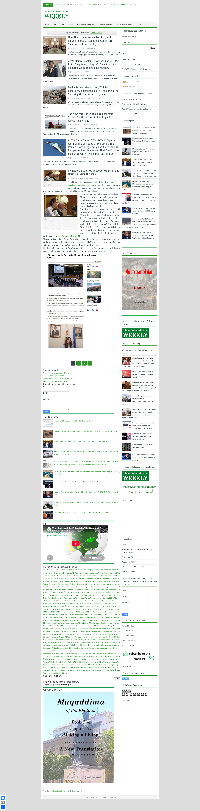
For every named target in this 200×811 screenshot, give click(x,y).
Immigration (106, 606)
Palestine (54, 637)
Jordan (110, 617)
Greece (55, 603)
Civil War (73, 584)
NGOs (110, 629)
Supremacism (109, 656)
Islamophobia (48, 617)
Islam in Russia (58, 615)
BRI (95, 578)
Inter (118, 609)
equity (77, 595)
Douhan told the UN (71, 236)
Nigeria (62, 631)
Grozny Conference (65, 603)
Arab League (94, 573)
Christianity (53, 584)
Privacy (103, 797)
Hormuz (55, 606)
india (54, 609)
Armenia (62, 576)
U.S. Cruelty (53, 662)
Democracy (60, 590)
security (68, 651)
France (87, 598)
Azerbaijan (46, 578)
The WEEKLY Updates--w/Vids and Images (137, 69)
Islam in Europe (48, 615)
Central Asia (91, 581)
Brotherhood (106, 578)
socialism (73, 654)
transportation (103, 659)
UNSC (118, 662)
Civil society (65, 584)
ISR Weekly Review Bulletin (89, 617)
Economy (74, 592)
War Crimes (79, 667)
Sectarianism (60, 651)
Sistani (56, 654)
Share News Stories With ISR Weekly (116, 4)
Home (47, 25)
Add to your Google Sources (53, 376)
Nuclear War (47, 634)
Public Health (71, 642)
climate (79, 584)
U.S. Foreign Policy (65, 662)
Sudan (88, 656)
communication (96, 584)
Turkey (117, 659)
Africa (117, 569)
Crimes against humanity (109, 587)
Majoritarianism (109, 620)
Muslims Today (52, 629)
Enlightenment (54, 595)
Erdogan (82, 595)
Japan (105, 617)
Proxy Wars (62, 642)
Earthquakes (116, 590)
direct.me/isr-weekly (129, 640)
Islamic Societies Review (63, 4)
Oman (66, 634)
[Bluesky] (2, 797)
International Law (68, 612)
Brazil (91, 578)
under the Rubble (95, 662)
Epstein (71, 595)
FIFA (108, 595)
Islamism (117, 615)
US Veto (78, 665)
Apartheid (78, 573)
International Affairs (52, 612)
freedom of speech (103, 598)
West (118, 667)
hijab (101, 603)
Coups (85, 587)
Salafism (89, 648)
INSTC (81, 609)
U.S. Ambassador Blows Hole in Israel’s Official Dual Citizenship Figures (143, 211)
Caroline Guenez (57, 581)
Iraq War (92, 612)
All (55, 25)
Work (99, 670)
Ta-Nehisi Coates (54, 659)
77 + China (63, 570)
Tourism (91, 659)
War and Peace (68, 667)
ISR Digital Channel (129, 636)
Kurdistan (68, 620)
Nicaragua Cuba (49, 631)
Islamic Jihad (89, 615)
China (45, 584)
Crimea (97, 587)
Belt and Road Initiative (80, 578)
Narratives (66, 629)
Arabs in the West (50, 576)
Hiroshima (107, 603)
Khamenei (52, 620)
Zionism (65, 673)
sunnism (101, 656)
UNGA (104, 662)
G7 (113, 598)
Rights (54, 648)
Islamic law (98, 615)
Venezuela (105, 665)
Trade (96, 659)
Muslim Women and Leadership (82, 626)
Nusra (54, 634)
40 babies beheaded (50, 570)
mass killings (51, 623)
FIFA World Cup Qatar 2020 (53, 598)
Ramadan (110, 642)
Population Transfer (62, 640)
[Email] (2, 802)
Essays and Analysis (94, 4)
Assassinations (106, 576)
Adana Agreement (100, 570)
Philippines (69, 637)
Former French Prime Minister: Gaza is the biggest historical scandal (143, 374)
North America (81, 631)
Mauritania (60, 623)
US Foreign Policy (67, 665)
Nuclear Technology (113, 631)
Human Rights (64, 606)
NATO (80, 629)
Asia (98, 576)
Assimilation (116, 576)
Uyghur (99, 665)
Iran (77, 612)
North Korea (92, 631)
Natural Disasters (89, 629)
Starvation (64, 656)
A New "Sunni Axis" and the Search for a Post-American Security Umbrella (80, 441)
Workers (106, 670)
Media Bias (74, 623)
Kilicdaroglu (60, 620)
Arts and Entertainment (87, 576)
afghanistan (111, 570)
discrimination (87, 590)
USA (94, 665)
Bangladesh (60, 578)
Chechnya (106, 581)
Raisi (105, 642)
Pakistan (46, 637)
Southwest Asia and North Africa (89, 654)
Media (67, 623)
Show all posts (96, 33)
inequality (67, 609)
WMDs (75, 670)
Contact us (112, 797)
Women (82, 670)
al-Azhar (56, 573)
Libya (102, 620)
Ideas (96, 606)
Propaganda (101, 640)
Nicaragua (116, 629)
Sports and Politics (55, 656)
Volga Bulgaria (115, 665)
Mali (44, 623)
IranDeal (82, 612)
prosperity (47, 642)
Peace (61, 637)
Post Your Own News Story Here (55, 381)
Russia (83, 648)
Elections (117, 592)
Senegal (74, 651)
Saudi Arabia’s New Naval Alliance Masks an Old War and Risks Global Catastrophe (144, 130)
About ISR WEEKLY (129, 562)
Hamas (76, 603)
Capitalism (47, 581)
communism (107, 584)
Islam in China (115, 612)
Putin (76, 642)
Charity (99, 581)
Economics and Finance (61, 592)
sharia (86, 651)
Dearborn (48, 590)
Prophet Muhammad (112, 640)
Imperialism (114, 606)
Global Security (98, 601)
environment (64, 595)
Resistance (47, 648)
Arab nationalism (104, 573)
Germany (88, 601)
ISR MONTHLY (58, 617)
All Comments (130, 86)
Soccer (68, 654)
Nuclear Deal (102, 631)
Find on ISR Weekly (129, 572)
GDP (66, 601)
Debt (54, 590)
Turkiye (46, 662)
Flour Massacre (69, 598)
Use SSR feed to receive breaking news (57, 373)
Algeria (61, 573)
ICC (92, 606)
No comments (91, 48)
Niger (57, 631)
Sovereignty (104, 654)
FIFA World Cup (115, 595)
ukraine (82, 662)
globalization (47, 603)
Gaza (56, 600)
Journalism (116, 617)
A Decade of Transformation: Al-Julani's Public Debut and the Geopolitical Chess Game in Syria (144, 173)
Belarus (67, 578)
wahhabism (53, 667)
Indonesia (59, 609)
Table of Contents (128, 626)
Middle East (94, 623)
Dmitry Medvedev (106, 590)
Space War (112, 654)
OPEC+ (70, 634)
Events (98, 595)
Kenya (45, 620)
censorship (83, 581)
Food (76, 598)
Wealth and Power (98, 667)
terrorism (66, 659)
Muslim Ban (66, 626)
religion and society (113, 645)
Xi (56, 673)
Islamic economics (78, 615)
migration (103, 623)
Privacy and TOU (128, 557)
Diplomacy (77, 590)
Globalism (117, 601)
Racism (100, 642)
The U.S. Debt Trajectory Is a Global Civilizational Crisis (73, 421)
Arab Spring (115, 573)
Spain (118, 654)
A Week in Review (73, 570)
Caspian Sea (68, 581)
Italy (101, 617)
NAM (60, 629)
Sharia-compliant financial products (101, 651)
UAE (74, 662)
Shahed (80, 651)
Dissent (96, 590)
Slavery (62, 654)
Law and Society (87, 620)
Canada (117, 578)
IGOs (100, 606)
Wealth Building (110, 667)
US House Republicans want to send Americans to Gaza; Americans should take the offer (144, 425)
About (133, 4)
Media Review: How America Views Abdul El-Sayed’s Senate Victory (78, 482)
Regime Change (51, 645)
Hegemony (88, 603)
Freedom (93, 598)
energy (45, 595)
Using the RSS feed (129, 59)
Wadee (45, 667)
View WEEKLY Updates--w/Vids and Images (59, 378)
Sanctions (96, 648)
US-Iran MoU (87, 665)
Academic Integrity (87, 570)
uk (77, 662)
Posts (127, 82)
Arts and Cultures (72, 576)
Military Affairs (113, 623)
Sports (45, 656)
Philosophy (79, 637)
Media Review (83, 623)
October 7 (59, 634)
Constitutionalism (64, 587)
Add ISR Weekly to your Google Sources (136, 109)
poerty (86, 637)
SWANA (117, 656)
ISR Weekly (48, 4)
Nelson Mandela (102, 629)
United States (111, 662)
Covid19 (91, 587)
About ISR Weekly (128, 645)
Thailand (74, 659)
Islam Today (67, 615)
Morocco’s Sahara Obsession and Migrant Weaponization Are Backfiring (144, 151)
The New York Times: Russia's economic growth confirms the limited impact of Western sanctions (90, 117)
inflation (75, 609)
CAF (113, 578)
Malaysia (117, 620)
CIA (59, 584)
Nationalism (73, 629)
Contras (73, 587)
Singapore (50, 654)
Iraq (87, 612)
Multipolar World (55, 626)
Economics (46, 592)
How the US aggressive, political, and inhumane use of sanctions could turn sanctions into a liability (90, 41)
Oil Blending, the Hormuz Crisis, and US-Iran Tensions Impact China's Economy (82, 512)
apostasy (86, 573)
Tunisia (111, 659)
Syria (45, 659)
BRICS (98, 578)
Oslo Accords (115, 634)
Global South (109, 601)
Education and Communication (97, 592)
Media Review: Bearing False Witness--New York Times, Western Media (142, 436)
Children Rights (115, 581)
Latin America (76, 620)
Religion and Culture (79, 645)
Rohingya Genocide (64, 648)
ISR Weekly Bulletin (72, 617)
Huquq (73, 606)
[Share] (2, 807)
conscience (54, 587)
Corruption (79, 587)
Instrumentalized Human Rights (95, 609)
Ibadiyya (79, 606)
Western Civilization (51, 670)
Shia (116, 651)
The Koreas (82, 659)
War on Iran (88, 667)
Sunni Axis (94, 656)
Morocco (46, 626)
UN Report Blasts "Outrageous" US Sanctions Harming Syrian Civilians (93, 172)
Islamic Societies (108, 615)
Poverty (81, 640)
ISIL (97, 612)
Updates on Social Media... (131, 114)
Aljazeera (68, 573)
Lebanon (96, 620)
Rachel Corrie (93, 642)
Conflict (46, 587)
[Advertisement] (114, 14)
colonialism (86, 584)
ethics (87, 595)
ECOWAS (81, 592)
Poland (91, 637)
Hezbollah (95, 603)
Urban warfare (56, 665)
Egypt (110, 592)
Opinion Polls (78, 634)
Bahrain (53, 578)
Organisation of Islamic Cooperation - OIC (96, 634)
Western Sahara (66, 670)
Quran (85, 642)
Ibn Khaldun (86, 606)
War (60, 667)
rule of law (76, 648)
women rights (91, 670)
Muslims (97, 626)
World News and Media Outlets (133, 567)
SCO (53, 651)
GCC (61, 601)
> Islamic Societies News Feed (133, 99)
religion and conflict (63, 645)
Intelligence (111, 609)
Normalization (70, 631)
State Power (72, 656)
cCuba (75, 581)
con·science (116, 584)
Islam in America (105, 612)
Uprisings (46, 665)
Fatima (104, 595)
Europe (92, 595)
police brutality (102, 637)
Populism (74, 640)
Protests (54, 642)
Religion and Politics (97, 645)
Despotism (69, 590)
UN (87, 662)
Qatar (81, 642)
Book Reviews (79, 4)
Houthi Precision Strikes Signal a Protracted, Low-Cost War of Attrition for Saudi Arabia (85, 431)
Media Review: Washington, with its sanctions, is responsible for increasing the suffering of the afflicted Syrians (93, 91)
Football (81, 598)
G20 (110, 598)
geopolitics (80, 601)
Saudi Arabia (105, 648)
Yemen (59, 673)
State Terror (82, 656)
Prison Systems (90, 640)
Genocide (72, 601)
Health (81, 603)
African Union (48, 573)
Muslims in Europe (107, 626)
